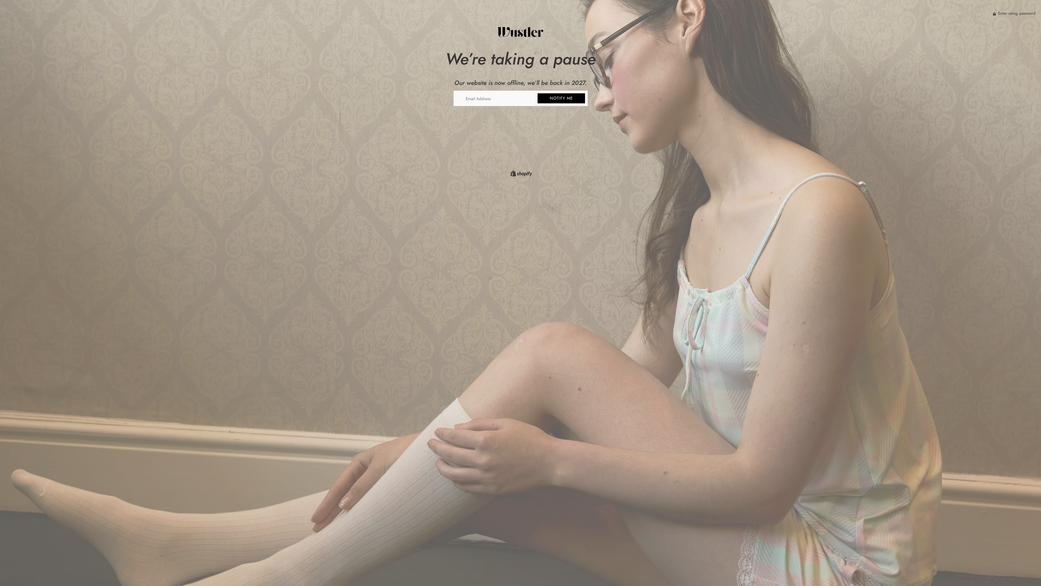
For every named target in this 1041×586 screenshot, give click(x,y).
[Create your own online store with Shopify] (520, 174)
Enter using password (1016, 13)
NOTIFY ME (561, 98)
